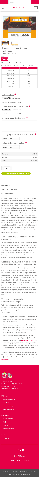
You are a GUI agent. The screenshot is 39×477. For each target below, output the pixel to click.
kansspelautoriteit (27, 340)
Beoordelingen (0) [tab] (7, 193)
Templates (6, 425)
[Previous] (4, 27)
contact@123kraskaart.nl (9, 388)
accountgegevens (9, 399)
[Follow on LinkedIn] (23, 450)
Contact (6, 438)
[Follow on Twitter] (20, 450)
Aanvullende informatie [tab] (10, 189)
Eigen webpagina (8, 428)
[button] (2, 8)
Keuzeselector (8, 418)
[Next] (34, 27)
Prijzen (5, 422)
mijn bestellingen (8, 406)
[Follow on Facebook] (16, 450)
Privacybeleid (7, 471)
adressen (6, 402)
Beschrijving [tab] (5, 186)
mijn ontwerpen (8, 409)
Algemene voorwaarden (21, 471)
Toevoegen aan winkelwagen (16, 173)
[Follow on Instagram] (18, 450)
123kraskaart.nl (19, 8)
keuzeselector (5, 359)
